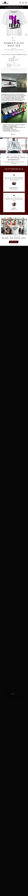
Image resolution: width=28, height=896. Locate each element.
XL (19, 65)
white (11, 59)
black (16, 59)
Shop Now (14, 241)
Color (14, 57)
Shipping (12, 49)
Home (13, 40)
